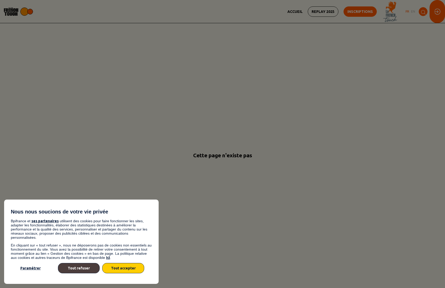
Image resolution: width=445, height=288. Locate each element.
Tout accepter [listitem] (123, 268)
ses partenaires (45, 221)
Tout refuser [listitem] (79, 268)
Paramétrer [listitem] (30, 268)
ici (108, 258)
